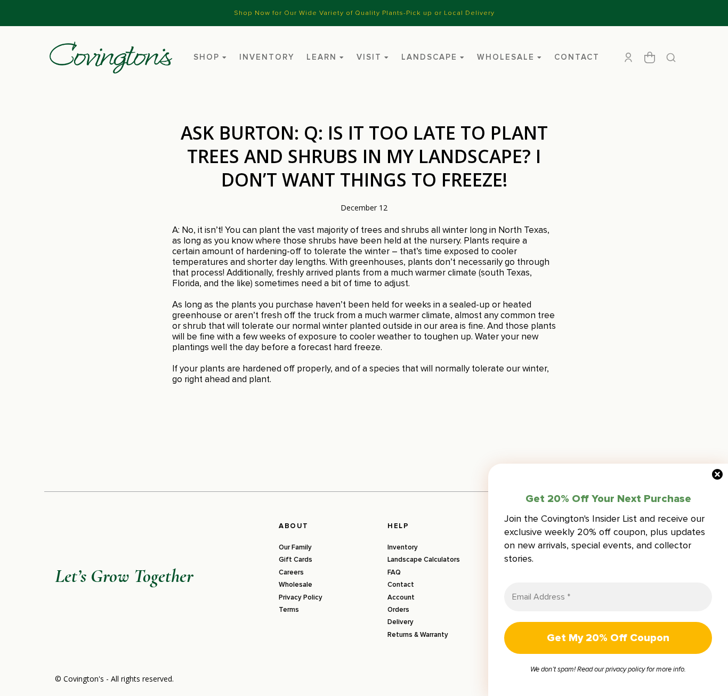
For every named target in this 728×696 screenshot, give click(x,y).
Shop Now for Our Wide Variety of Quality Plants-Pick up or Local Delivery (364, 13)
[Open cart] (649, 57)
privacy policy (625, 669)
